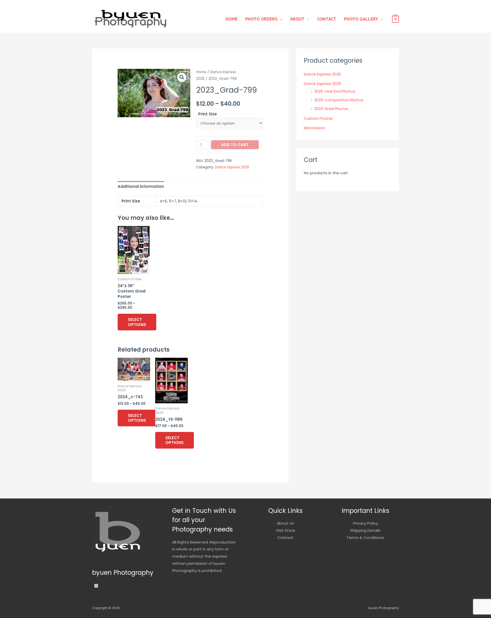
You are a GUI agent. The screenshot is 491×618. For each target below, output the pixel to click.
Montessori (314, 128)
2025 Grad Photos (331, 108)
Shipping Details (365, 530)
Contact (326, 19)
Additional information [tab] (141, 186)
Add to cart (235, 144)
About (297, 19)
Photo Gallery (361, 19)
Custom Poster (318, 118)
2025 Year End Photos (334, 91)
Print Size (207, 114)
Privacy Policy (365, 523)
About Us (285, 523)
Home (232, 19)
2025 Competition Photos (338, 100)
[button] (181, 77)
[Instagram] (96, 586)
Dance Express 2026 (322, 74)
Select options (137, 322)
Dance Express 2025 (232, 167)
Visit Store (285, 530)
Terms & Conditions (365, 537)
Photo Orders (261, 19)
